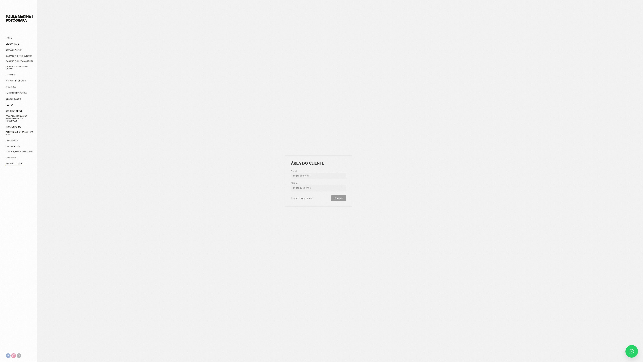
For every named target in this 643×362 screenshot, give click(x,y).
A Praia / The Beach (16, 81)
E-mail (294, 171)
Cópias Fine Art (14, 50)
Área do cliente (14, 164)
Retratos (11, 75)
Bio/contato (12, 44)
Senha (294, 183)
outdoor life (13, 146)
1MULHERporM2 (13, 127)
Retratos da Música (16, 93)
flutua (9, 105)
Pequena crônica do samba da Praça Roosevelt (16, 118)
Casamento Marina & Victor (17, 67)
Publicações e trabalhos (19, 151)
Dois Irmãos (12, 140)
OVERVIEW (11, 158)
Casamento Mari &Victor (19, 56)
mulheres (11, 87)
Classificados (13, 99)
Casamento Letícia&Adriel (19, 61)
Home (9, 38)
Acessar (339, 198)
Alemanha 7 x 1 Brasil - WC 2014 (19, 133)
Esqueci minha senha (302, 198)
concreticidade (14, 111)
